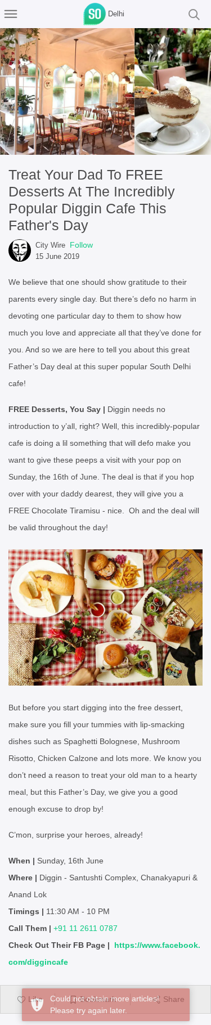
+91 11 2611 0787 (85, 928)
